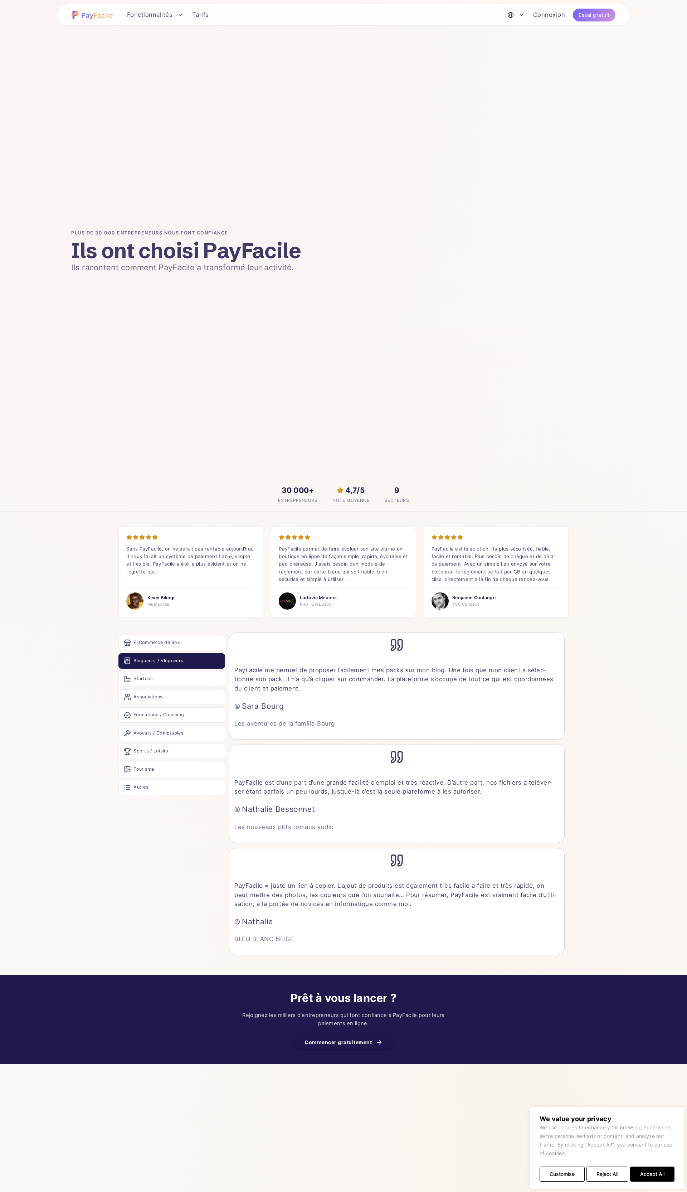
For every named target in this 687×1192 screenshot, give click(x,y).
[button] (94, 15)
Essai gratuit (594, 15)
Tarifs (200, 14)
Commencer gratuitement (338, 1042)
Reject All (607, 1174)
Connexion (549, 14)
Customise (562, 1174)
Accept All (652, 1174)
